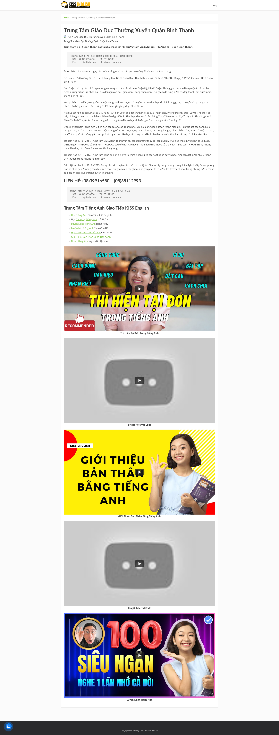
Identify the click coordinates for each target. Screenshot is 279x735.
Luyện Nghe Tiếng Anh (83, 223)
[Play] (139, 288)
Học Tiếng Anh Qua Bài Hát (86, 232)
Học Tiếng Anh (79, 215)
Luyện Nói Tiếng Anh (82, 228)
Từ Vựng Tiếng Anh (86, 219)
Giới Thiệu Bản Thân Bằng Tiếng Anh (91, 236)
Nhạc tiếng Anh (79, 241)
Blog (215, 6)
